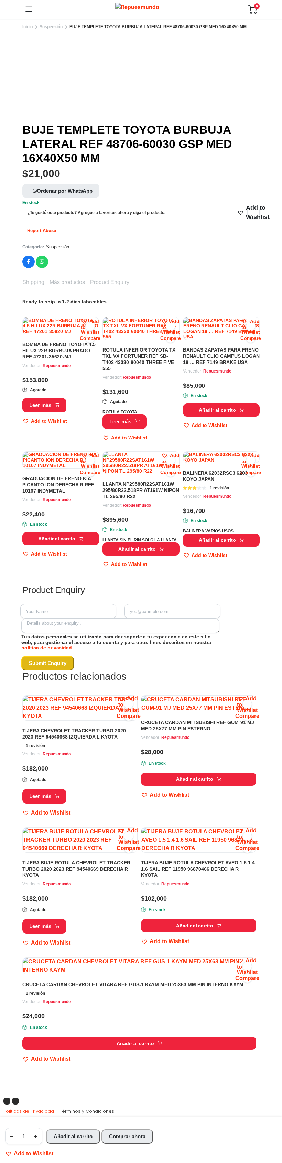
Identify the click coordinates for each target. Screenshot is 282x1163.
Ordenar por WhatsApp (65, 191)
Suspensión (51, 26)
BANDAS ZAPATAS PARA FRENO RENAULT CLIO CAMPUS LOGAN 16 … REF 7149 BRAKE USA (221, 356)
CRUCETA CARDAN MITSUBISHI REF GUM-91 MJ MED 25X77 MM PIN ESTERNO (197, 725)
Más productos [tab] (67, 282)
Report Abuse (41, 230)
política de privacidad (46, 647)
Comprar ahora (127, 1136)
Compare (90, 338)
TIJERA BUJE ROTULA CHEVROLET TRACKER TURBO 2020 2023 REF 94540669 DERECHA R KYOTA (76, 869)
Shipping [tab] (33, 282)
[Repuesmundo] (140, 9)
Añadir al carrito (73, 1136)
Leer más (40, 405)
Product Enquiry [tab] (109, 282)
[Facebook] (6, 1101)
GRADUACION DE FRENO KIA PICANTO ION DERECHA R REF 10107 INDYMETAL (58, 485)
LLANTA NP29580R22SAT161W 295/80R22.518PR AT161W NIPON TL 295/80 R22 (140, 490)
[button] (29, 1154)
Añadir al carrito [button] (217, 410)
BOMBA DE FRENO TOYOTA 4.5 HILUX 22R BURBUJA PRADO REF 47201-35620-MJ (59, 350)
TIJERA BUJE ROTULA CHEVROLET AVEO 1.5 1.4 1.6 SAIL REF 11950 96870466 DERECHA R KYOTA (198, 869)
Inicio (27, 26)
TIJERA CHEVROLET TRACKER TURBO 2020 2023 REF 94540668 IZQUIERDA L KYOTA (74, 734)
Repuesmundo (57, 365)
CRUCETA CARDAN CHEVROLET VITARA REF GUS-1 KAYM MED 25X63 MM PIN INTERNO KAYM (132, 984)
